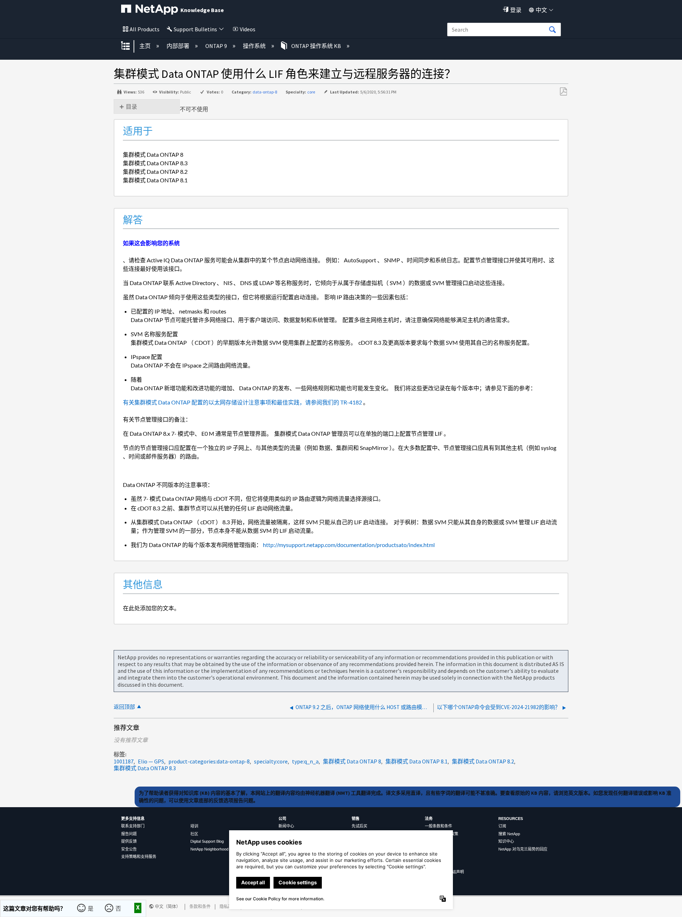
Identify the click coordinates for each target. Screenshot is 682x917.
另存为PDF (563, 91)
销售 (355, 818)
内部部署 (178, 45)
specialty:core (271, 761)
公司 (282, 818)
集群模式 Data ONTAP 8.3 (145, 768)
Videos (247, 29)
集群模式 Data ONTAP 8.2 (483, 761)
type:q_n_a (305, 761)
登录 (515, 10)
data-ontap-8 (265, 92)
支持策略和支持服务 (138, 856)
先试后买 (359, 826)
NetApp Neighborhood (209, 849)
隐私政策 (228, 906)
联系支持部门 (133, 826)
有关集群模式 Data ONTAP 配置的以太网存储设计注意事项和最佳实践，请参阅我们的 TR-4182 (242, 402)
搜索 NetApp (509, 834)
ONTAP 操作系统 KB (316, 45)
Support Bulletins (195, 29)
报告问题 (129, 834)
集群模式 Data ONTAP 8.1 (416, 761)
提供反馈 (129, 841)
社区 (194, 834)
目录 (131, 106)
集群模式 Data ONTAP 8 (352, 761)
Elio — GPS (151, 761)
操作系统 (255, 45)
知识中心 (506, 841)
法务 (429, 818)
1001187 (124, 761)
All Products (144, 29)
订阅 (502, 826)
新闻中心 (286, 826)
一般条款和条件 (438, 826)
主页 (145, 45)
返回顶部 (124, 706)
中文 (541, 10)
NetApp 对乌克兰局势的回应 (522, 849)
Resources (510, 818)
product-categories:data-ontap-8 (209, 761)
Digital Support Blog (207, 841)
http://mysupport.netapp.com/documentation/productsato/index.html (348, 544)
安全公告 (129, 849)
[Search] (552, 30)
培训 (194, 826)
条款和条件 (200, 906)
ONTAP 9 (216, 45)
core (311, 92)
